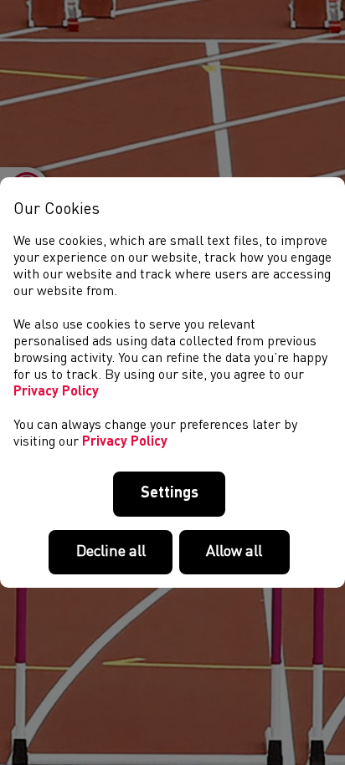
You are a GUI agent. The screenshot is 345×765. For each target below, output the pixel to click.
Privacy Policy (56, 392)
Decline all (111, 551)
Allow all (234, 551)
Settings (169, 493)
